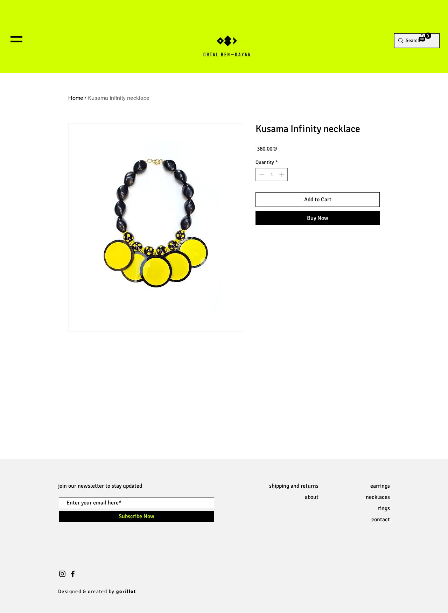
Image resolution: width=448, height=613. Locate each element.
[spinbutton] (271, 174)
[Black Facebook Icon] (73, 574)
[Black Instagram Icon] (62, 574)
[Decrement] (261, 174)
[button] (16, 39)
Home (75, 98)
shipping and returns (293, 485)
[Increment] (282, 174)
